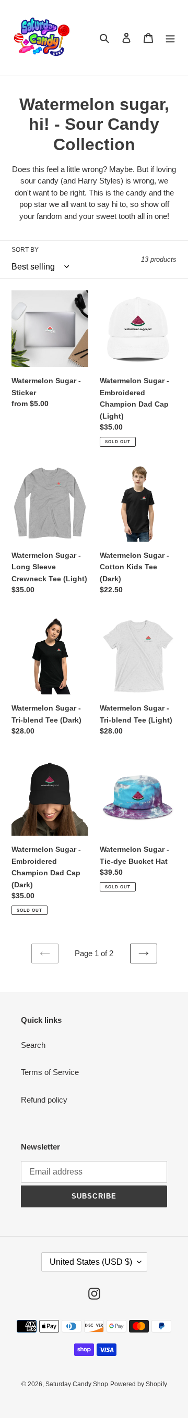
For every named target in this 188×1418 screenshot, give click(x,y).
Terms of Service (50, 1072)
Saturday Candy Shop (76, 1384)
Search (33, 1045)
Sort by (25, 249)
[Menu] (170, 38)
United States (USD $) (91, 1261)
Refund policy (44, 1099)
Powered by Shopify (138, 1384)
